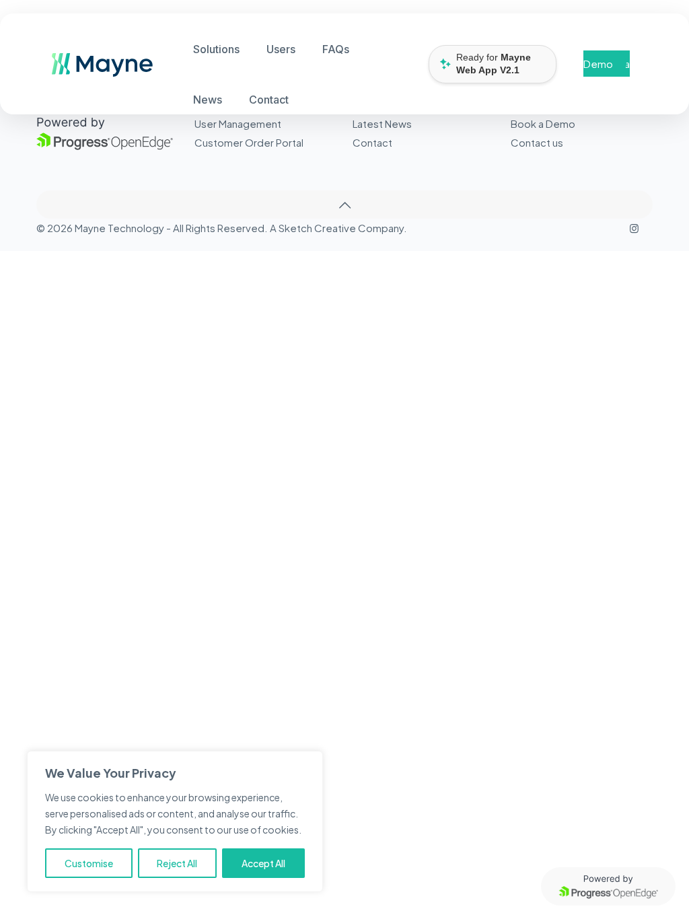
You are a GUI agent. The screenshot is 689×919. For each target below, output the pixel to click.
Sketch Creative (317, 227)
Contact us (537, 142)
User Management (237, 123)
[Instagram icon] (634, 227)
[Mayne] (97, 72)
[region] (175, 821)
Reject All (177, 863)
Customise (89, 863)
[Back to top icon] (344, 204)
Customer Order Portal (248, 142)
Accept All (263, 863)
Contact (372, 142)
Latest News (382, 123)
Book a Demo (606, 63)
